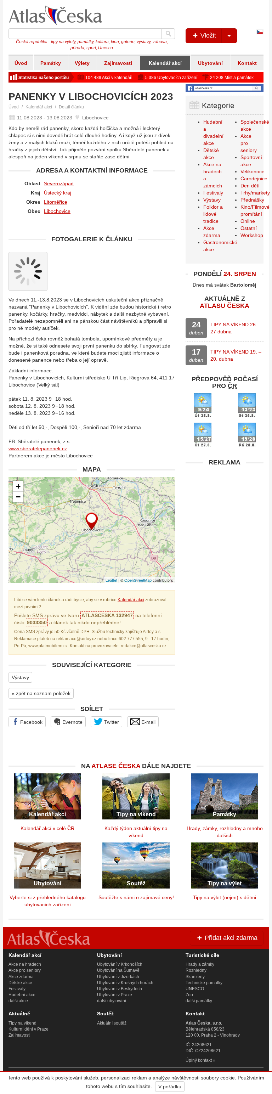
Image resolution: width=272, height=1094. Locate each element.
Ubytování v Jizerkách (118, 976)
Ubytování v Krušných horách (125, 982)
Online (247, 221)
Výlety (82, 63)
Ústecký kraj (57, 193)
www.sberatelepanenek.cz (37, 448)
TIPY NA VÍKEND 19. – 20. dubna (235, 355)
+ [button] (18, 486)
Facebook (30, 722)
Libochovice (57, 211)
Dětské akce (20, 982)
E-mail (147, 722)
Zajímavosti (118, 63)
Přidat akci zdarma (230, 937)
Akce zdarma (21, 976)
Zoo (189, 994)
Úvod (21, 63)
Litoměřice (55, 202)
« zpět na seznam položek (41, 693)
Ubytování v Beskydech (119, 988)
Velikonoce (252, 171)
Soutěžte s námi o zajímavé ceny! (136, 897)
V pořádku (169, 1086)
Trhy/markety (255, 193)
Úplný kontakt (199, 1060)
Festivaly (213, 193)
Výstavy (20, 677)
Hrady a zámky (200, 964)
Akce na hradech (24, 964)
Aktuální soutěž (111, 1023)
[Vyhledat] (168, 33)
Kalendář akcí (165, 63)
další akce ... (20, 1000)
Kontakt (247, 63)
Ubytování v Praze (114, 994)
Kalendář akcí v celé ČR (47, 828)
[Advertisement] (224, 514)
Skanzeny (195, 976)
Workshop (251, 235)
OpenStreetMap (138, 580)
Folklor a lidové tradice (213, 214)
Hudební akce (21, 994)
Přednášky (252, 200)
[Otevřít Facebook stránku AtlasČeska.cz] (225, 88)
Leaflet (111, 580)
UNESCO (195, 988)
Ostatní (248, 228)
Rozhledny (196, 970)
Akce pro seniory (24, 970)
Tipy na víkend (22, 1023)
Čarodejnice (253, 178)
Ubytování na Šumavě (118, 970)
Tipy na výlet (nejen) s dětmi (224, 897)
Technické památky (204, 982)
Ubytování (210, 63)
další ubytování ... (113, 1000)
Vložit (207, 35)
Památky (50, 63)
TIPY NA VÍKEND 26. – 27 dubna (235, 328)
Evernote (72, 722)
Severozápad (59, 183)
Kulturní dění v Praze (28, 1029)
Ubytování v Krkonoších (119, 964)
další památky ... (201, 1000)
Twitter (111, 722)
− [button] (18, 496)
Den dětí (250, 185)
